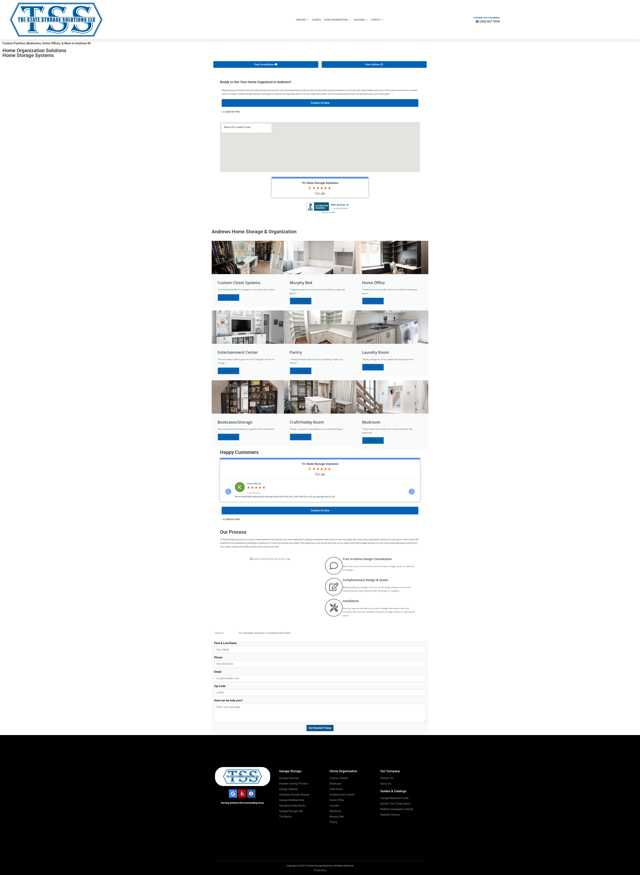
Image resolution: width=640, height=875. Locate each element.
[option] (320, 490)
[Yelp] (242, 793)
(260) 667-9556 (233, 112)
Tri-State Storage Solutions (320, 183)
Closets (316, 19)
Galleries (359, 19)
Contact (376, 19)
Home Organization (336, 19)
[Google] (233, 793)
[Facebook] (251, 793)
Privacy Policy (320, 870)
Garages (301, 19)
